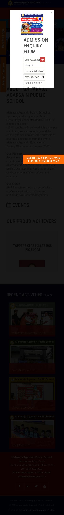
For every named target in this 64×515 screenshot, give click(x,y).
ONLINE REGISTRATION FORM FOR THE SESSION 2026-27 (43, 159)
